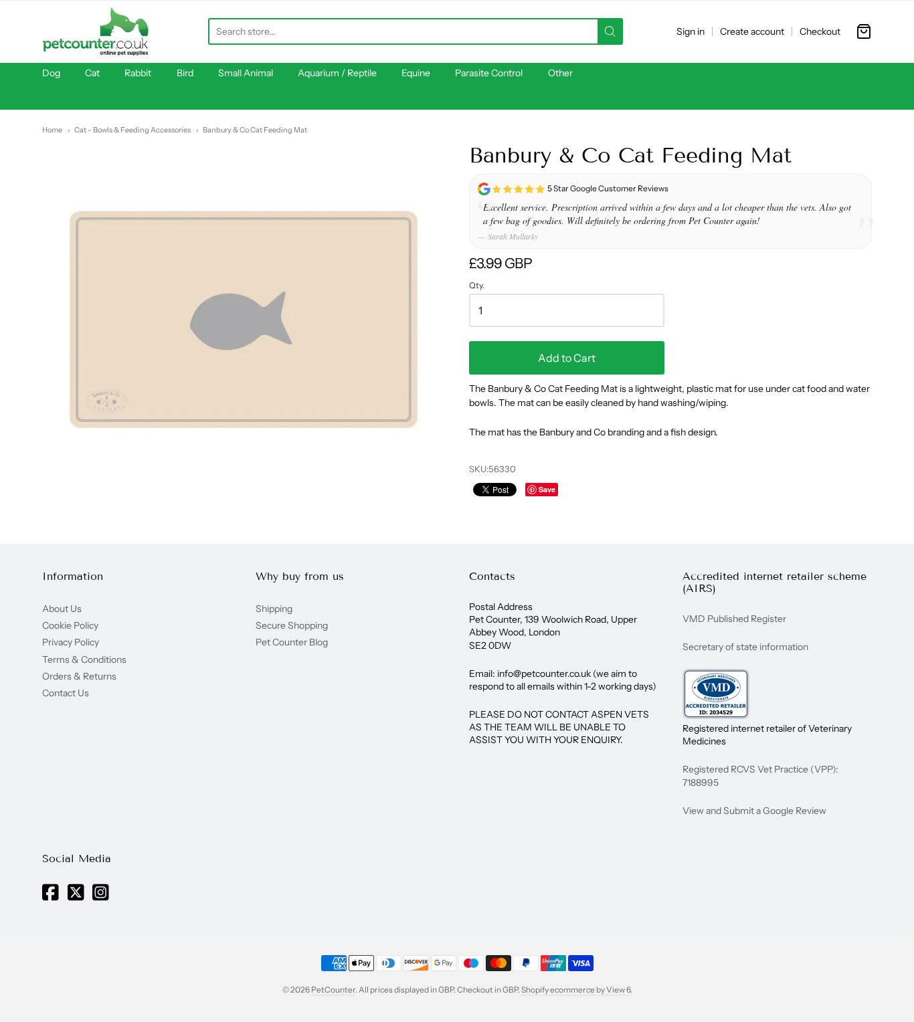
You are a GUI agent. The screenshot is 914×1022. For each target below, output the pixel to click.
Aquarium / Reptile (337, 73)
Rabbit (137, 73)
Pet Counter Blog (292, 642)
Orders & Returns (79, 676)
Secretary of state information (745, 647)
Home (52, 129)
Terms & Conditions (84, 659)
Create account (752, 31)
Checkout (820, 31)
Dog (51, 73)
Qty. (476, 285)
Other (560, 73)
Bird (185, 73)
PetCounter (333, 990)
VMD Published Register (734, 619)
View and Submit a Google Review (754, 811)
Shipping (274, 609)
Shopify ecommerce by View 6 (575, 990)
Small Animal (245, 73)
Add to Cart (567, 358)
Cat (92, 73)
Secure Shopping (292, 625)
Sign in (690, 31)
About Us (62, 609)
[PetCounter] (95, 31)
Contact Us (65, 693)
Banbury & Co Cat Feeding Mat (255, 129)
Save (547, 489)
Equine (415, 73)
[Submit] (610, 31)
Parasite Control (489, 73)
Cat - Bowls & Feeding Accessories (132, 129)
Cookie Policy (70, 625)
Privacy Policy (70, 642)
